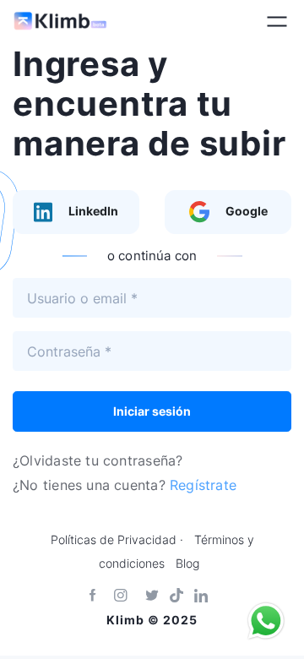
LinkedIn (92, 211)
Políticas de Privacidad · (117, 540)
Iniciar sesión (152, 411)
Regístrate (203, 485)
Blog (187, 563)
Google (245, 211)
